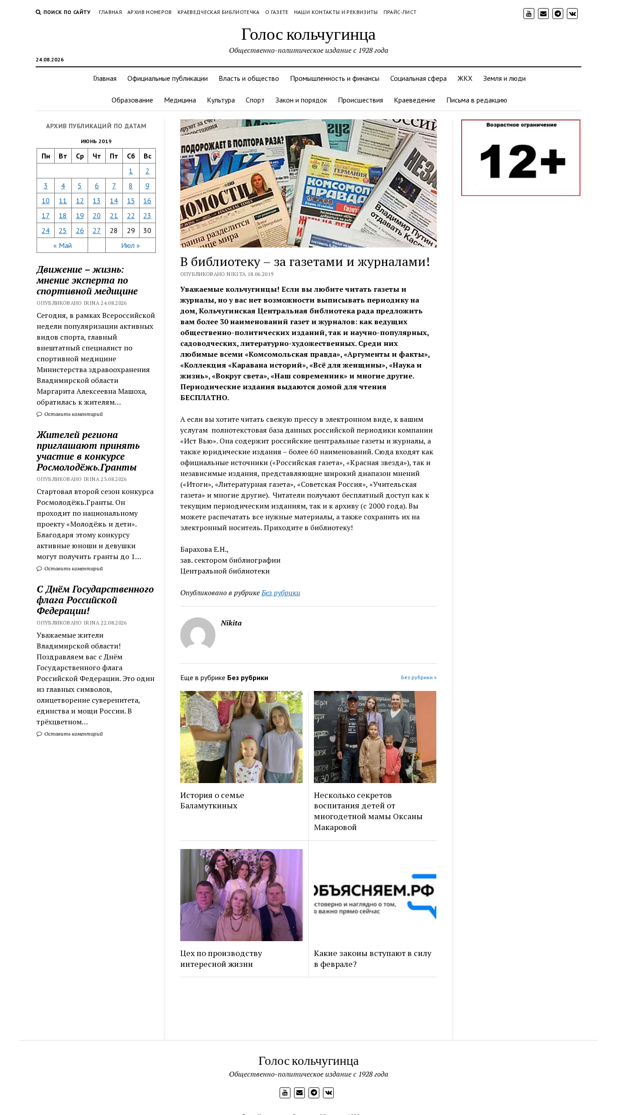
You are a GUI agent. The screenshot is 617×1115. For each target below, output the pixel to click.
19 (80, 215)
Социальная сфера (418, 78)
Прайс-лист (400, 12)
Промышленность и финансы (334, 78)
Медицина (180, 99)
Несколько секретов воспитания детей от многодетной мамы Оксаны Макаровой (368, 811)
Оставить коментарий (73, 414)
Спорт (255, 99)
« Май (62, 245)
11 (63, 200)
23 (147, 215)
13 (97, 200)
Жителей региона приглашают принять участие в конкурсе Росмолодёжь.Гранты (88, 450)
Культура (221, 99)
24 (46, 230)
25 (63, 230)
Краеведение (414, 99)
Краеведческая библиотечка (219, 12)
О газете (277, 12)
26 (80, 230)
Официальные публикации (167, 78)
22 (131, 215)
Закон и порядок (301, 99)
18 (63, 215)
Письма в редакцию (476, 99)
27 (97, 230)
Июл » (130, 245)
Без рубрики (281, 592)
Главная (110, 12)
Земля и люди (504, 78)
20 (97, 215)
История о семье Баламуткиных (212, 800)
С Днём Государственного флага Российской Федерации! (95, 599)
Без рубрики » (419, 677)
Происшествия (360, 99)
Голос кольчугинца (308, 33)
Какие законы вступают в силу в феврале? (372, 958)
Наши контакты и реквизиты (336, 12)
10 (46, 200)
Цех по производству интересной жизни (221, 958)
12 (80, 200)
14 (114, 200)
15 (131, 200)
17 (46, 215)
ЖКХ (465, 78)
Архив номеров (149, 12)
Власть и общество (249, 78)
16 (147, 200)
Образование (132, 99)
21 (114, 215)
